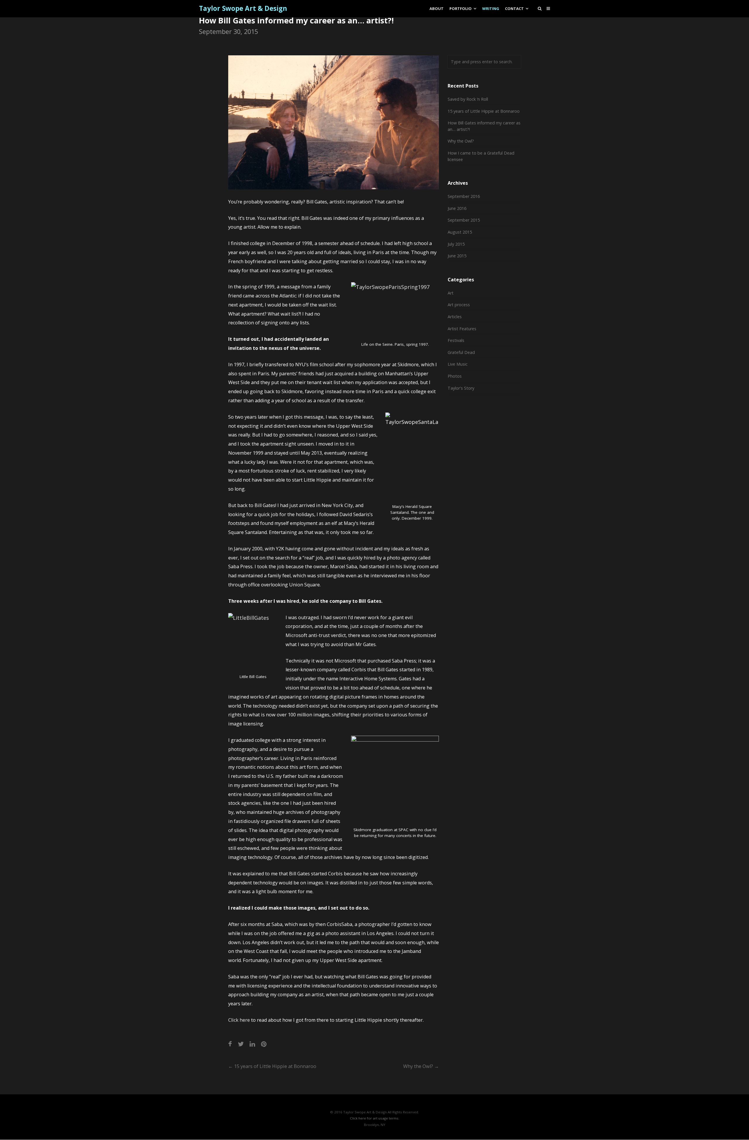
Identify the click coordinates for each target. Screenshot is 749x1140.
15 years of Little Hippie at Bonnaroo (272, 1066)
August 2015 (460, 232)
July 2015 (456, 244)
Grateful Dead (461, 352)
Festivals (456, 340)
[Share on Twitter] (241, 1044)
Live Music (458, 364)
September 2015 (464, 220)
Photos (455, 376)
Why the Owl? (421, 1066)
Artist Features (462, 328)
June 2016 (457, 208)
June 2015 (457, 256)
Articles (455, 316)
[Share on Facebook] (230, 1044)
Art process (459, 304)
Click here (239, 1020)
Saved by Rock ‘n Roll (468, 99)
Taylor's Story (461, 388)
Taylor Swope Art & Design (243, 8)
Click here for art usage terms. (374, 1118)
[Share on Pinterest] (264, 1044)
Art (450, 293)
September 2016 (464, 196)
